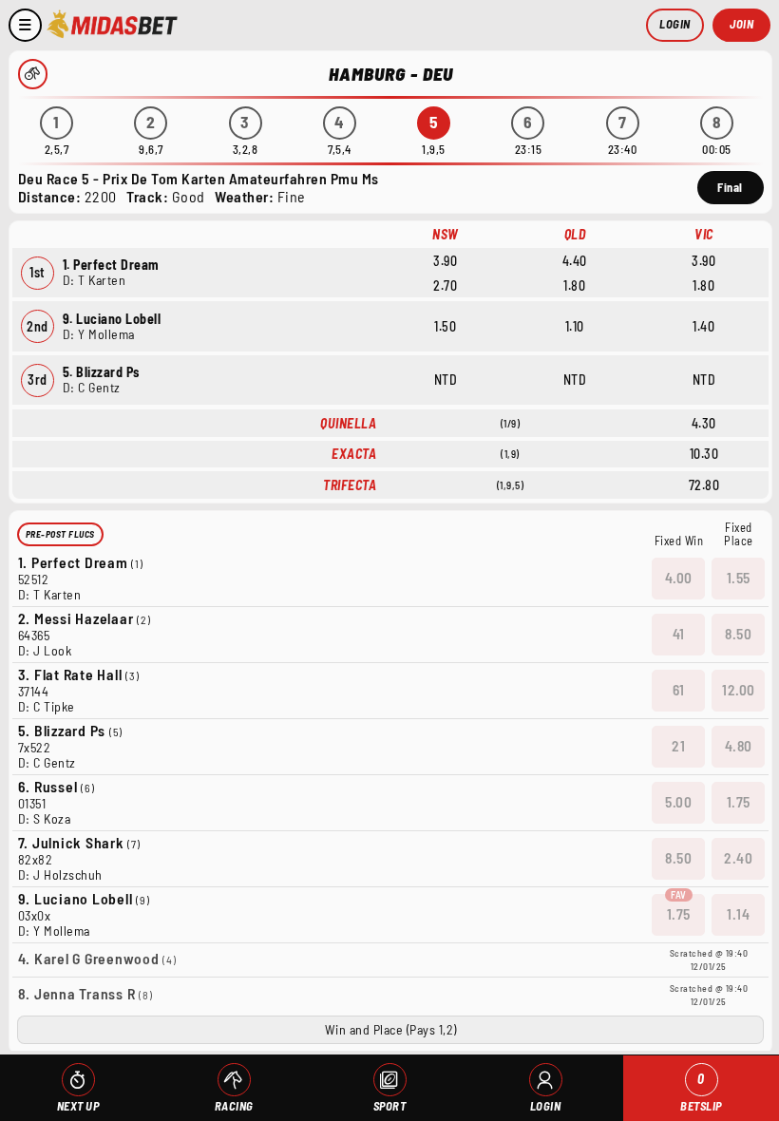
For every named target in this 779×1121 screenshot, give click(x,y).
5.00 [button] (678, 801)
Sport (390, 1105)
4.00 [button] (679, 577)
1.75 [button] (738, 801)
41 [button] (679, 633)
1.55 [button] (738, 577)
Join (741, 23)
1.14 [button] (738, 913)
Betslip (701, 1092)
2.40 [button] (738, 857)
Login (675, 23)
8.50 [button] (738, 633)
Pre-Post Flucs (60, 534)
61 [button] (679, 689)
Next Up (78, 1105)
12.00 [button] (738, 689)
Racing (234, 1105)
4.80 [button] (738, 745)
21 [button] (678, 745)
